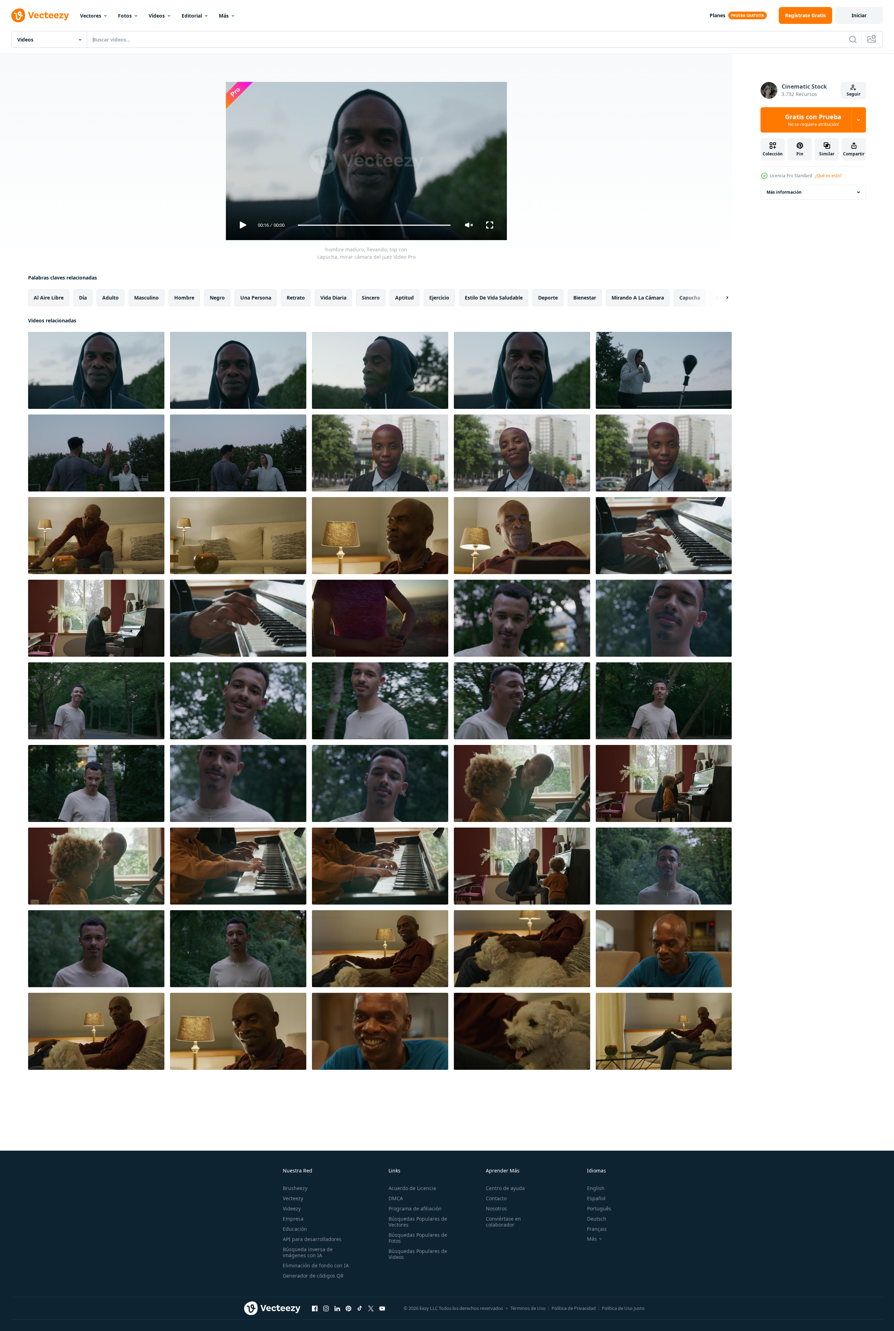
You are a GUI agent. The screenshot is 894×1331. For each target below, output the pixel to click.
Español (596, 1198)
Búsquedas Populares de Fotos (418, 1238)
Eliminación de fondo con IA (316, 1265)
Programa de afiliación (415, 1208)
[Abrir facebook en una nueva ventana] (315, 1308)
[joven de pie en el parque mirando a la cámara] (96, 948)
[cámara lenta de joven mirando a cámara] (664, 618)
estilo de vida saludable (494, 297)
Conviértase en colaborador (503, 1221)
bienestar (584, 297)
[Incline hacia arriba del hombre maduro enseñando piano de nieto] (238, 866)
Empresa (293, 1218)
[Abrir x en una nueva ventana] (371, 1308)
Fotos (125, 15)
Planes (717, 15)
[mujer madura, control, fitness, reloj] (380, 618)
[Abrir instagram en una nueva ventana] (326, 1308)
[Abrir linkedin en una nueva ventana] (337, 1308)
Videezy (292, 1208)
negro (217, 297)
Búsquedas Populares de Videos (418, 1254)
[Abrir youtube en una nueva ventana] (382, 1308)
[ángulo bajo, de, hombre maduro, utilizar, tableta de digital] (522, 535)
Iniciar (859, 15)
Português (599, 1208)
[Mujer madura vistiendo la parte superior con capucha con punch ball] (664, 370)
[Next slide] (721, 297)
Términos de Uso (528, 1308)
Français (597, 1229)
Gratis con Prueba (813, 119)
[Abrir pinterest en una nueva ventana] (348, 1308)
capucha (689, 297)
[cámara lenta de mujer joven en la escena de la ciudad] (664, 452)
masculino (146, 297)
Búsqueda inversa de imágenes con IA (308, 1252)
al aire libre (49, 297)
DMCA (396, 1198)
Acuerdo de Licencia (412, 1188)
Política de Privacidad (574, 1308)
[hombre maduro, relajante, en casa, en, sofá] (238, 535)
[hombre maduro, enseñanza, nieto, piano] (522, 783)
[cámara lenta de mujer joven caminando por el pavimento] (380, 452)
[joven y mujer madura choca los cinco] (96, 452)
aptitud (404, 297)
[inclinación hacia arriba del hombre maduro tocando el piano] (238, 618)
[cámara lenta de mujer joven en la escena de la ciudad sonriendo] (522, 452)
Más (224, 15)
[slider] (374, 225)
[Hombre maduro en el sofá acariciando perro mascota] (380, 948)
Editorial (192, 15)
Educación (295, 1229)
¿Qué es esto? (828, 176)
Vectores (90, 15)
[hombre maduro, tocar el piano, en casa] (96, 618)
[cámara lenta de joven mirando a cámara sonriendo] (522, 618)
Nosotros (496, 1208)
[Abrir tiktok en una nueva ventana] (360, 1308)
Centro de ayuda (505, 1188)
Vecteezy (293, 1198)
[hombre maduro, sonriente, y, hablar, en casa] (380, 1031)
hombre (184, 297)
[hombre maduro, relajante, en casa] (380, 535)
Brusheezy (295, 1188)
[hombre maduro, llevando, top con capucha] (522, 370)
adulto (110, 297)
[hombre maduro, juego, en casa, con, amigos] (664, 948)
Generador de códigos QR (313, 1275)
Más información (784, 192)
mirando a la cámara (638, 297)
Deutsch (596, 1218)
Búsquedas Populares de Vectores (418, 1221)
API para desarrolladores (312, 1239)
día (83, 297)
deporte (548, 297)
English (596, 1188)
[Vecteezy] (40, 15)
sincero (371, 297)
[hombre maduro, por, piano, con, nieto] (522, 866)
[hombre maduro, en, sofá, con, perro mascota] (96, 1031)
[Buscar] (853, 39)
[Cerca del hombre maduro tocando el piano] (664, 535)
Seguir (853, 94)
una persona (255, 297)
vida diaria (333, 297)
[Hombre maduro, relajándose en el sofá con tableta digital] (96, 535)
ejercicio (439, 297)
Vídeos (157, 15)
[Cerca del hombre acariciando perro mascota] (522, 1031)
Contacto (496, 1198)
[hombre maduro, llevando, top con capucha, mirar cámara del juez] (96, 370)
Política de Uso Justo (623, 1308)
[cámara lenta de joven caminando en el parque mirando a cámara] (96, 700)
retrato (296, 297)
